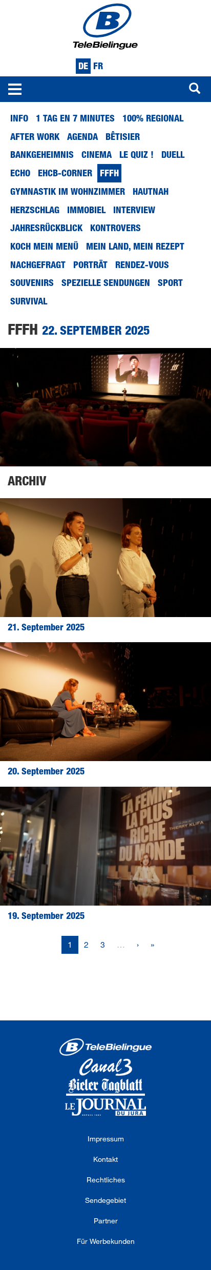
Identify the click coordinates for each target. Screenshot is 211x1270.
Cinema (96, 154)
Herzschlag (34, 209)
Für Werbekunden (106, 1241)
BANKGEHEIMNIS (42, 154)
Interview (134, 209)
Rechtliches (106, 1179)
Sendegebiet (105, 1200)
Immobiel (86, 209)
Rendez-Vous (142, 264)
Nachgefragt (38, 264)
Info (19, 118)
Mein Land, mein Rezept (135, 246)
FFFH (109, 172)
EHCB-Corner (65, 172)
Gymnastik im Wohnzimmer (67, 191)
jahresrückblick (46, 227)
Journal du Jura (105, 1107)
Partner (106, 1220)
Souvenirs (32, 282)
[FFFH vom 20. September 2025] (105, 701)
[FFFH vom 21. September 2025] (105, 557)
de (83, 65)
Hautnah (150, 191)
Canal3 (105, 1067)
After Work (34, 136)
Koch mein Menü (44, 246)
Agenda (82, 136)
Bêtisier (123, 136)
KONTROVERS (115, 227)
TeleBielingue (105, 1047)
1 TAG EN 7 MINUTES (75, 118)
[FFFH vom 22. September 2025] (105, 407)
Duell (172, 154)
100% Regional (152, 118)
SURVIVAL (28, 300)
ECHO (20, 172)
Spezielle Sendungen (105, 282)
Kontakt (105, 1159)
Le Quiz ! (136, 154)
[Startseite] (105, 25)
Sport (170, 282)
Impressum (106, 1138)
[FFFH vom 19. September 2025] (105, 846)
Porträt (90, 264)
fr (98, 65)
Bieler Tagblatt (105, 1087)
